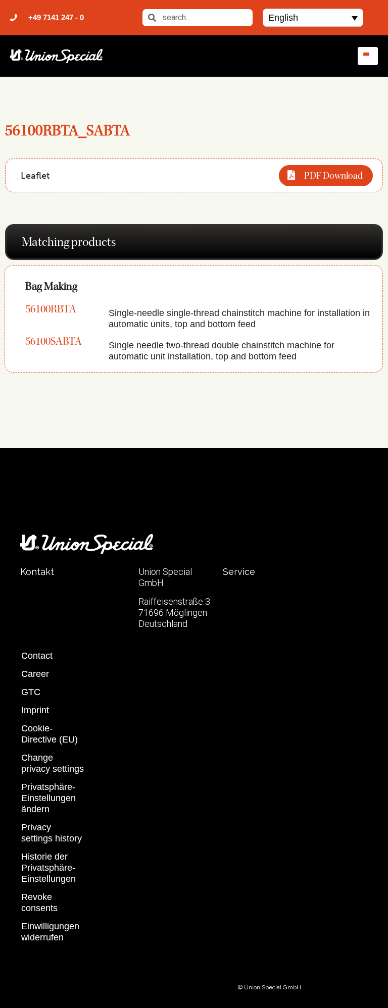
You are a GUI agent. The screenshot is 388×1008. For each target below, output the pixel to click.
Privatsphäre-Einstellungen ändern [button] (48, 798)
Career (35, 674)
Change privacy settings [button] (52, 763)
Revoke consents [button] (39, 902)
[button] (313, 17)
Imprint (35, 710)
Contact (37, 656)
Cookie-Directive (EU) (49, 734)
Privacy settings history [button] (51, 832)
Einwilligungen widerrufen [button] (50, 931)
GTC (30, 692)
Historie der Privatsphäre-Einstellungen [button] (48, 868)
